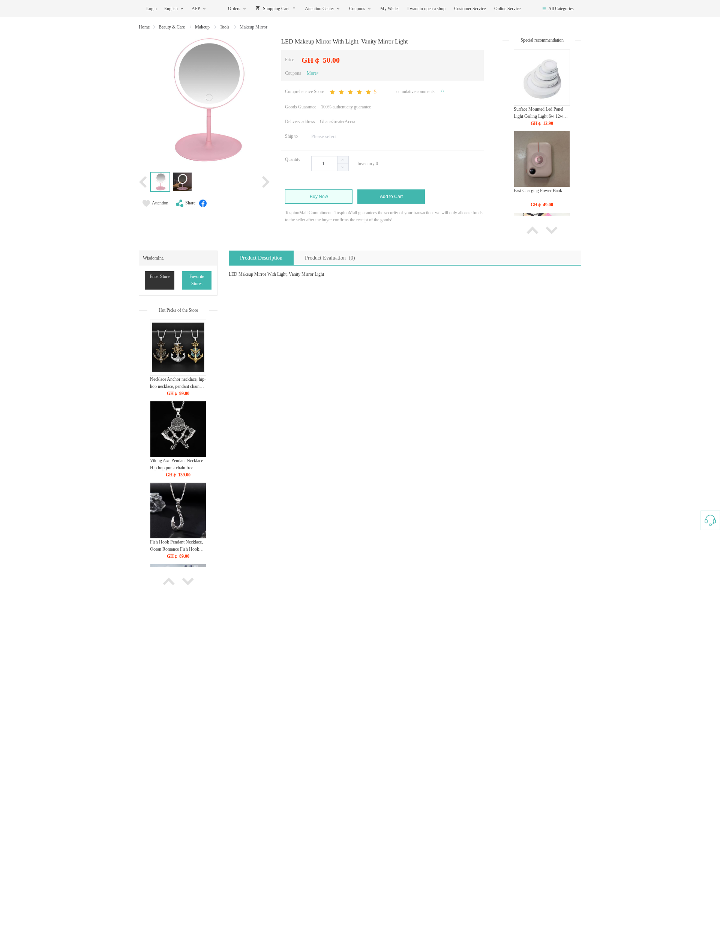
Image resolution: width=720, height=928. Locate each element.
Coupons (357, 8)
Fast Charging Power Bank (538, 190)
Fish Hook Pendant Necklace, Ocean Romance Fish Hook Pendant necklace (176, 549)
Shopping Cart (276, 8)
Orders (234, 8)
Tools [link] (225, 27)
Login (151, 8)
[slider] (352, 92)
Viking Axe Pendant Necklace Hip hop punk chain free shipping (176, 468)
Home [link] (144, 27)
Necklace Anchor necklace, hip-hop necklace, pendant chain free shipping (178, 386)
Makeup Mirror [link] (253, 27)
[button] (342, 167)
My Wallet (390, 8)
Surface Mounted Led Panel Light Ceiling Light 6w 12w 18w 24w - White (538, 116)
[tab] (261, 258)
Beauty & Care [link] (172, 27)
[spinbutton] (330, 163)
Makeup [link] (203, 27)
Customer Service (470, 8)
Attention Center (319, 8)
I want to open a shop (427, 8)
